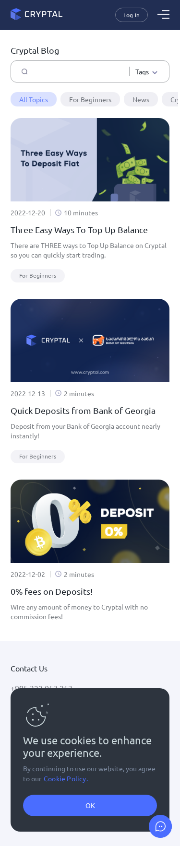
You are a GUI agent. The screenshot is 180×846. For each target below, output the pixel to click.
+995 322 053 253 (41, 688)
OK (90, 805)
